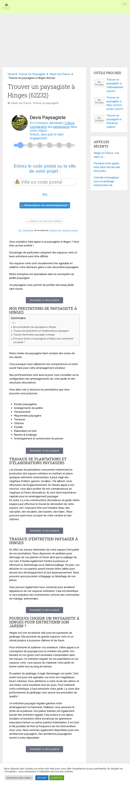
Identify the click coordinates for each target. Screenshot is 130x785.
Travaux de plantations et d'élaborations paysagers (41, 330)
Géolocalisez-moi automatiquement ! (46, 205)
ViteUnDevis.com (55, 230)
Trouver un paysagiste (45, 103)
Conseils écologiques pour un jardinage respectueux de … (106, 181)
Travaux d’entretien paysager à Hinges (34, 334)
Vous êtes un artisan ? (70, 230)
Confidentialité (28, 230)
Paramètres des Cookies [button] (19, 778)
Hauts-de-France (21, 103)
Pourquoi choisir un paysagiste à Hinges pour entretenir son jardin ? (43, 340)
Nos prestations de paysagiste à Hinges (34, 327)
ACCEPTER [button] (56, 778)
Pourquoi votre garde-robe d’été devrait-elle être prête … (107, 167)
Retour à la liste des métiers (46, 221)
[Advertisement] (65, 38)
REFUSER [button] (42, 778)
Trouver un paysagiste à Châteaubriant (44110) (114, 85)
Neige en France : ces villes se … (106, 154)
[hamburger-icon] (124, 4)
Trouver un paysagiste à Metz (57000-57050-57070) (114, 103)
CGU (20, 230)
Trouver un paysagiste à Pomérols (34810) (113, 121)
